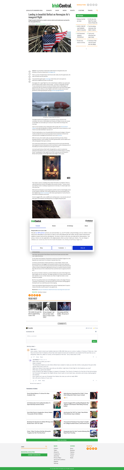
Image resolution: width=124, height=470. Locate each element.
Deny (41, 247)
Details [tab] (54, 225)
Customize (61, 247)
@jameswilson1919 (40, 24)
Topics (55, 450)
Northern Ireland (42, 292)
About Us (56, 452)
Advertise (56, 456)
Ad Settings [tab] (70, 225)
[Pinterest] (96, 5)
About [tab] (86, 225)
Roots (71, 457)
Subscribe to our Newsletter (34, 455)
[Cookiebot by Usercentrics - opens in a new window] (86, 221)
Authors (56, 448)
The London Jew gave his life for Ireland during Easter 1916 (34, 313)
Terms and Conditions (59, 459)
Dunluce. (60, 135)
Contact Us (57, 454)
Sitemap (56, 463)
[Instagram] (93, 5)
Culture (72, 454)
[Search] (97, 10)
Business (72, 450)
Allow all (83, 247)
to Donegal (48, 78)
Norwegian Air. (51, 72)
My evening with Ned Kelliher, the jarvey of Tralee (63, 313)
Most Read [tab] (80, 16)
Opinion (72, 452)
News (71, 448)
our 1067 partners (40, 232)
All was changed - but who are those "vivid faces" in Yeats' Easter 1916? (49, 314)
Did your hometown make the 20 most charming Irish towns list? (54, 289)
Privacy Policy (57, 457)
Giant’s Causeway (44, 192)
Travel (72, 456)
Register (56, 461)
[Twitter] (91, 5)
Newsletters (81, 5)
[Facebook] (88, 5)
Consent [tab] (38, 225)
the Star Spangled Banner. (57, 90)
